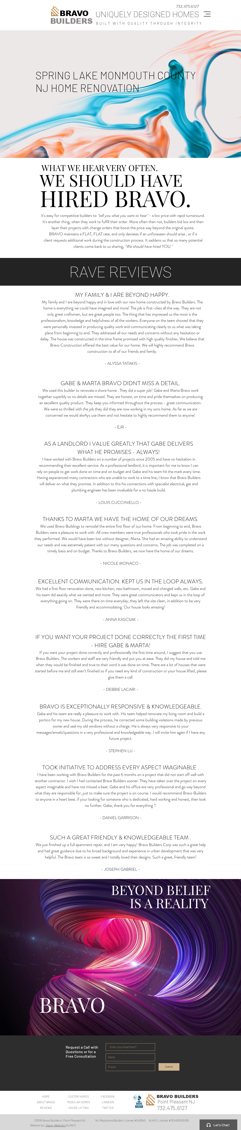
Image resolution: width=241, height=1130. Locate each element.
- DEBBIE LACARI (119, 689)
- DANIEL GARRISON (119, 818)
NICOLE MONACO (121, 563)
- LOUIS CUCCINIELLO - (118, 502)
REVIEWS (46, 1107)
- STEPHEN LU (119, 751)
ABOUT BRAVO (46, 1102)
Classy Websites (56, 1125)
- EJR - (120, 427)
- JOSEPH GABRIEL (119, 869)
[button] (207, 14)
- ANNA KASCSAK (119, 619)
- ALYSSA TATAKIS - (122, 363)
